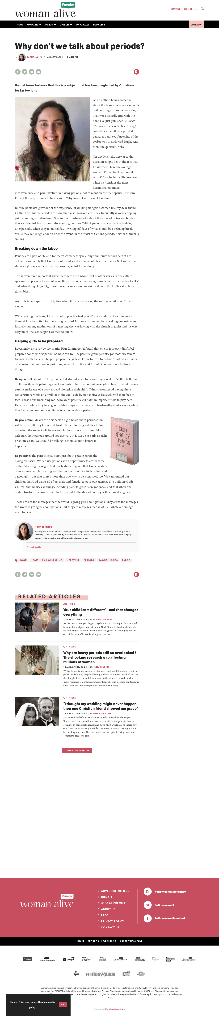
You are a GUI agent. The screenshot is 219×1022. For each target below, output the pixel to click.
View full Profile (33, 546)
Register (175, 9)
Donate (107, 897)
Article (69, 604)
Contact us (110, 927)
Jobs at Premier (113, 903)
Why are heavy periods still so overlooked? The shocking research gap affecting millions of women (99, 657)
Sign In (188, 9)
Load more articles (77, 750)
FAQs (105, 915)
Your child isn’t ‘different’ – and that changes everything (100, 612)
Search (202, 8)
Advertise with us (115, 890)
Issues (80, 941)
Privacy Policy (112, 921)
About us (108, 909)
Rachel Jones (34, 57)
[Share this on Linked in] (31, 72)
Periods (89, 560)
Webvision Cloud (117, 1009)
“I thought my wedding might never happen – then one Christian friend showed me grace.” (101, 706)
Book (23, 560)
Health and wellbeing (47, 560)
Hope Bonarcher (102, 713)
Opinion (70, 646)
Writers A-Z (109, 941)
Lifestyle (73, 560)
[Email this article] (38, 72)
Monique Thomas (102, 619)
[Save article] (136, 72)
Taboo (126, 560)
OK (63, 1004)
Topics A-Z (93, 941)
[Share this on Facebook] (18, 72)
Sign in (103, 65)
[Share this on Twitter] (25, 72)
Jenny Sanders (101, 667)
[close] (139, 65)
